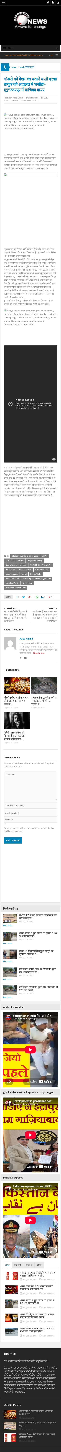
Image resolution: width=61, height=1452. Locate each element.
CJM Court (10, 560)
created (21, 560)
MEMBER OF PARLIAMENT (41, 565)
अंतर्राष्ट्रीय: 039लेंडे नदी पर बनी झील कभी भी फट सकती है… (44, 701)
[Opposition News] (30, 20)
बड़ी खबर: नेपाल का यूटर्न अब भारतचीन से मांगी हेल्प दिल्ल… (38, 988)
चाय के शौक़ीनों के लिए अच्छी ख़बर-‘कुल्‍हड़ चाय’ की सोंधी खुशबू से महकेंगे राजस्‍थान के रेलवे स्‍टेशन (15, 615)
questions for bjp (12, 583)
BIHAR (44, 556)
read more (20, 1392)
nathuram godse (25, 569)
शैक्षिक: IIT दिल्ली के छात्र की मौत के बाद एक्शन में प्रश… (38, 917)
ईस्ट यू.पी (17, 1265)
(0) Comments (48, 1280)
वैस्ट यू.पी (29, 1265)
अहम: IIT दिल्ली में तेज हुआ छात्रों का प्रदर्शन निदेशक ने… (36, 952)
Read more (38, 653)
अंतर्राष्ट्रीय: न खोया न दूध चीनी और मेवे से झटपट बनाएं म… (16, 701)
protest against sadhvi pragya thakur (37, 578)
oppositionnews (12, 574)
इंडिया (7, 1265)
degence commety (35, 560)
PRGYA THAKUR (12, 578)
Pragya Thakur (36, 574)
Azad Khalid (26, 638)
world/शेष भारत (27, 67)
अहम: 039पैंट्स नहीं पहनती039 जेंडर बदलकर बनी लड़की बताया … (37, 1316)
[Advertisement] (30, 34)
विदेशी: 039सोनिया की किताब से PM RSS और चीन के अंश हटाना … (14, 736)
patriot (24, 574)
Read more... (8, 925)
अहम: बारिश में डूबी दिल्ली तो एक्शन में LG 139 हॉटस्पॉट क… (38, 935)
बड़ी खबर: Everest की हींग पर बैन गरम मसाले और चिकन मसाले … (38, 1274)
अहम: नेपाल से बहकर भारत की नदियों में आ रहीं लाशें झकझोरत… (37, 1330)
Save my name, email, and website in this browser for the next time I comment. (29, 830)
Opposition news (41, 569)
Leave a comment (28, 100)
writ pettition (27, 583)
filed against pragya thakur (16, 565)
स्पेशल (39, 1265)
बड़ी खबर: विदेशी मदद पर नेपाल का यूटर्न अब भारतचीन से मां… (37, 970)
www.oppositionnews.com (16, 587)
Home (14, 67)
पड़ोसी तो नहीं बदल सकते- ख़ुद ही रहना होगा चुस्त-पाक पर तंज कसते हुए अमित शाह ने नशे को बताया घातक (45, 615)
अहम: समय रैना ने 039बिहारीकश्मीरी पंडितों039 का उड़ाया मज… (36, 1287)
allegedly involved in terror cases (25, 556)
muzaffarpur (10, 569)
